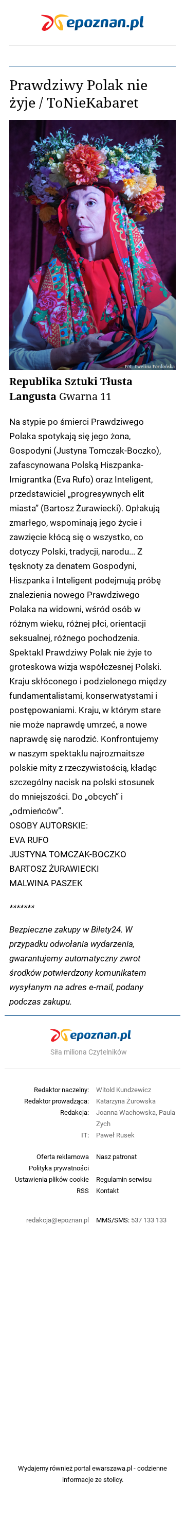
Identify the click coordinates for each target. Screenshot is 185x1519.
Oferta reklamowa (62, 1156)
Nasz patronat (116, 1156)
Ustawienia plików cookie (52, 1179)
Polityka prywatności (59, 1168)
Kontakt (107, 1190)
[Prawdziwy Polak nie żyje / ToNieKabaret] (92, 245)
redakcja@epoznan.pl (57, 1220)
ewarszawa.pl (112, 1468)
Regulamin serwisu (124, 1179)
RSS (83, 1190)
